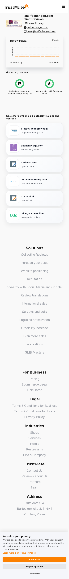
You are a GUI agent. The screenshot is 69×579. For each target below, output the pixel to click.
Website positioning (34, 271)
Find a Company (34, 455)
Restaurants (34, 449)
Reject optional (34, 566)
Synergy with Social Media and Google (34, 287)
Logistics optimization (34, 320)
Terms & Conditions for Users (34, 411)
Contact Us (35, 471)
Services (34, 438)
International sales (34, 303)
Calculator (34, 390)
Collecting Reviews (34, 254)
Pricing (34, 379)
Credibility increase (34, 328)
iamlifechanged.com (37, 27)
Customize (34, 573)
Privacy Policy (34, 417)
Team (35, 487)
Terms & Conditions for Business (34, 406)
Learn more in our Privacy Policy (19, 552)
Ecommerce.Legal (34, 384)
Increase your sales (34, 263)
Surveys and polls (34, 312)
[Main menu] (63, 6)
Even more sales (34, 336)
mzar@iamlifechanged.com (41, 31)
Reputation (34, 279)
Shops (34, 432)
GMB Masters (34, 352)
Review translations (34, 295)
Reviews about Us (34, 476)
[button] (16, 52)
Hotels (34, 444)
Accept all (34, 559)
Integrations (34, 344)
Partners (35, 482)
